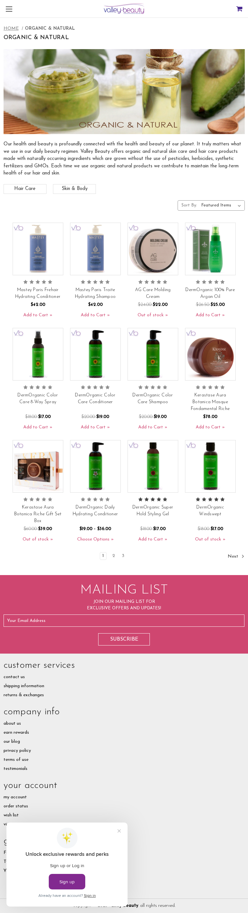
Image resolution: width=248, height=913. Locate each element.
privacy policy (17, 750)
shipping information (24, 686)
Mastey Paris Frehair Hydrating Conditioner (37, 293)
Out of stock (151, 315)
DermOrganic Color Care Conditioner (95, 398)
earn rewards (16, 732)
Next (234, 556)
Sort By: (189, 205)
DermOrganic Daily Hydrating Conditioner (95, 511)
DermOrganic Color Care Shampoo (152, 398)
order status (16, 806)
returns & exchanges (24, 695)
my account (15, 797)
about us (12, 723)
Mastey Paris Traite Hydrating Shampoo (95, 293)
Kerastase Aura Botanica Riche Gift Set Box (38, 514)
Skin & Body (75, 188)
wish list (11, 815)
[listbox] (222, 205)
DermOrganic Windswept (210, 511)
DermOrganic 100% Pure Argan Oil (210, 293)
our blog (12, 741)
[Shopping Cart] (239, 9)
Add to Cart (35, 315)
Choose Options (93, 539)
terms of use (16, 759)
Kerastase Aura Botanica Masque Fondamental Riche (210, 402)
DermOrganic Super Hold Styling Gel (152, 511)
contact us (14, 677)
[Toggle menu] (9, 9)
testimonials (15, 768)
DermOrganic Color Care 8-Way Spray (37, 398)
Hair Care (25, 188)
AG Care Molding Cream (153, 293)
